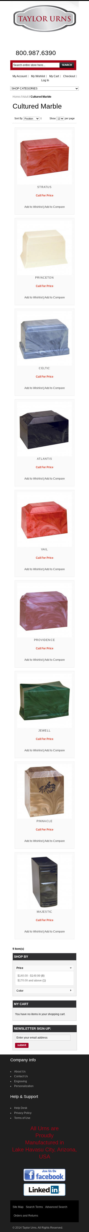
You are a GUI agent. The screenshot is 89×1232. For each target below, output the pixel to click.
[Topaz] (44, 791)
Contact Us (21, 1076)
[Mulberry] (44, 610)
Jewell (44, 730)
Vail (44, 549)
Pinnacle (45, 821)
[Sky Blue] (44, 338)
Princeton (44, 277)
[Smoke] (44, 429)
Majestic (44, 911)
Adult (25, 96)
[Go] (67, 65)
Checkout (69, 76)
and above (30, 980)
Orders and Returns (26, 1215)
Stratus (44, 187)
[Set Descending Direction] (41, 118)
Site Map (18, 1207)
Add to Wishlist (33, 206)
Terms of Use (22, 1118)
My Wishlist (38, 76)
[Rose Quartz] (44, 157)
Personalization (24, 1086)
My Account (20, 76)
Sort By (18, 118)
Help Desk (20, 1108)
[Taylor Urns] (44, 18)
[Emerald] (44, 700)
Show (53, 118)
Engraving (20, 1081)
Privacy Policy (22, 1113)
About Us (20, 1071)
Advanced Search (56, 1207)
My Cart (54, 76)
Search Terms (34, 1207)
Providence (44, 640)
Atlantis (44, 458)
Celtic (44, 368)
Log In (45, 80)
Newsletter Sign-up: (32, 1028)
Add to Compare (54, 206)
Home (16, 96)
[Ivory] (44, 248)
